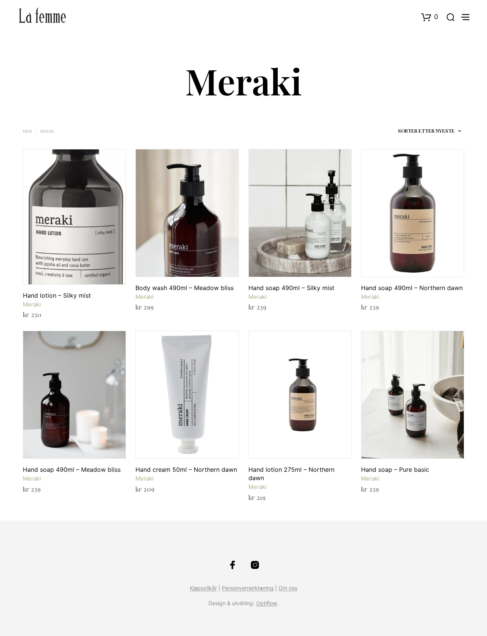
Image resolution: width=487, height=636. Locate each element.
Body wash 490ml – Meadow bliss (184, 288)
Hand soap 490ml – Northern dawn (412, 288)
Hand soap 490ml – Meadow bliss (72, 469)
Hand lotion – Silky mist (57, 295)
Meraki (32, 304)
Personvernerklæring (248, 588)
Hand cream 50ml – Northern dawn (186, 469)
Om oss (288, 588)
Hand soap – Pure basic (395, 469)
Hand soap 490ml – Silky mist (291, 288)
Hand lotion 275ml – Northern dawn (291, 474)
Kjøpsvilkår (203, 588)
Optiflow (266, 603)
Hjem (27, 131)
